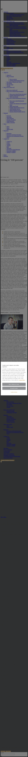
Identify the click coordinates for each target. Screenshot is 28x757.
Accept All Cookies (14, 388)
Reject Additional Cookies (14, 384)
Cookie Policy (22, 380)
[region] (14, 378)
